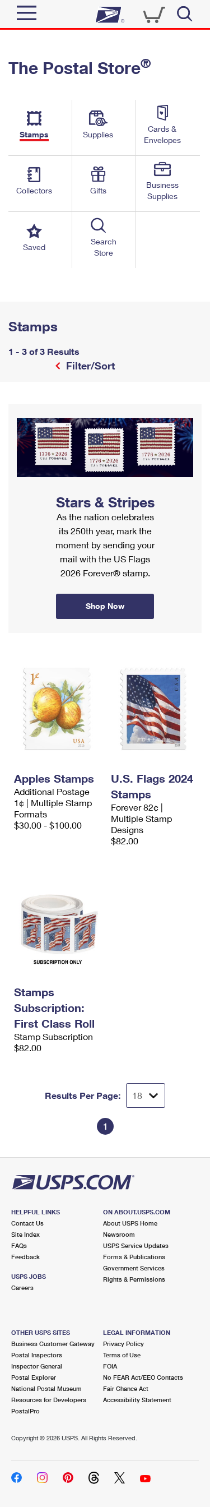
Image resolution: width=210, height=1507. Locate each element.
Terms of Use (122, 1354)
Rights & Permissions (134, 1279)
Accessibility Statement (137, 1399)
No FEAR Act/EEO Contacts (143, 1377)
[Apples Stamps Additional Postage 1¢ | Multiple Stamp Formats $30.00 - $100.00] (57, 708)
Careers (22, 1287)
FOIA (110, 1366)
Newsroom (119, 1234)
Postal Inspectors (36, 1354)
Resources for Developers (48, 1399)
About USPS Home (130, 1223)
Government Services (134, 1268)
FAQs (19, 1245)
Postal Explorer (33, 1377)
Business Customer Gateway (53, 1343)
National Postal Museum (46, 1388)
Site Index (25, 1234)
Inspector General (36, 1366)
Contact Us (27, 1223)
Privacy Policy (123, 1343)
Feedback (25, 1256)
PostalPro (25, 1410)
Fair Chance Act (125, 1388)
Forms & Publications (134, 1256)
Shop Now (21, 408)
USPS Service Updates (136, 1245)
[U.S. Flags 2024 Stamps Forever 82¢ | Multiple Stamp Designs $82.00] (154, 708)
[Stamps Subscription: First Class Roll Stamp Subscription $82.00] (57, 922)
